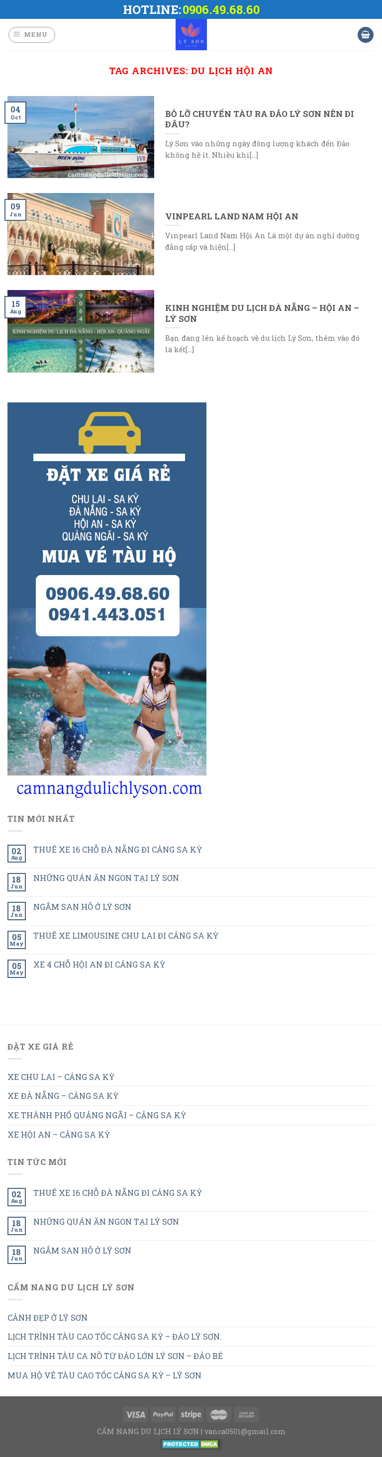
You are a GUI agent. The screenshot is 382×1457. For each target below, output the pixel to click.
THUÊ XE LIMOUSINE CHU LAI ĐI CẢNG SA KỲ (125, 935)
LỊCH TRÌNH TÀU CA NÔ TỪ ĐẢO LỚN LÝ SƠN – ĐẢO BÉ (115, 1356)
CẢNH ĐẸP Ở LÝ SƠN (47, 1317)
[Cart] (366, 35)
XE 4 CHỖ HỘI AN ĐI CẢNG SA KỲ (99, 964)
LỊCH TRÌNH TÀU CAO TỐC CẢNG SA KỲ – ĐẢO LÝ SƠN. (114, 1336)
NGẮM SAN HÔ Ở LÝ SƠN (82, 906)
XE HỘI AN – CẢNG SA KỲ (58, 1134)
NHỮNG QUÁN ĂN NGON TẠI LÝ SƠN (106, 877)
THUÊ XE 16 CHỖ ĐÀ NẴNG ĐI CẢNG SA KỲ (117, 849)
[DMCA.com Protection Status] (191, 1443)
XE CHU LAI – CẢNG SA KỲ (60, 1076)
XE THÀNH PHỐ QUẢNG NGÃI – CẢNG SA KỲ (96, 1115)
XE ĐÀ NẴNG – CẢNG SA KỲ (62, 1095)
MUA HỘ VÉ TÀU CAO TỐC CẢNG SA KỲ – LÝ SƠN (104, 1375)
